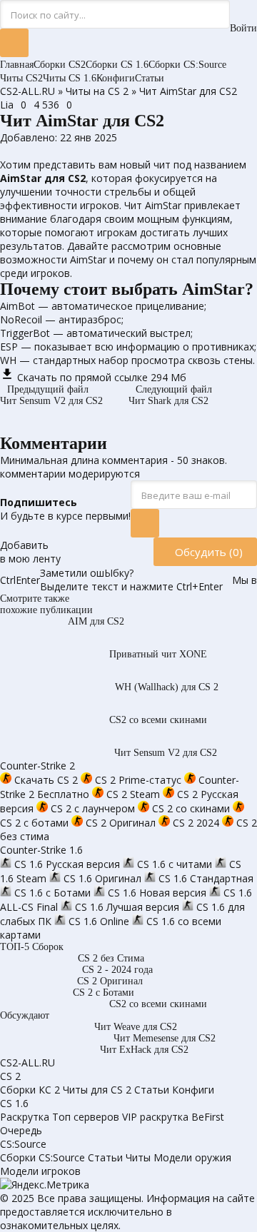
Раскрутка (24, 1117)
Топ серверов (85, 1117)
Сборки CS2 (60, 64)
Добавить (30, 551)
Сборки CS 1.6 (117, 64)
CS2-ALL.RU (27, 91)
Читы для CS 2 (97, 1089)
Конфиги (115, 78)
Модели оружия (192, 1157)
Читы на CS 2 (97, 91)
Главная (17, 64)
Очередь (21, 1130)
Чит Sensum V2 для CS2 (51, 395)
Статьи (149, 78)
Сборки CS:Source (187, 64)
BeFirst (207, 1117)
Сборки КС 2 (30, 1089)
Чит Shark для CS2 (170, 395)
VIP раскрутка (155, 1117)
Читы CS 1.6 (69, 78)
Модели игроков (40, 1171)
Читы (138, 1157)
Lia (7, 104)
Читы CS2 (21, 78)
